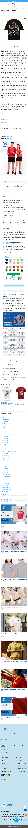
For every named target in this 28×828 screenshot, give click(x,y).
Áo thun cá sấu (5, 438)
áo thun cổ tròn (21, 103)
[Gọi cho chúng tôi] (6, 775)
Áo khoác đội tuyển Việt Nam (7, 429)
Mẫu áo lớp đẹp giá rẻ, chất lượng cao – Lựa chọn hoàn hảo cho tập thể (14, 580)
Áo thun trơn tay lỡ (5, 481)
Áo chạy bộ (4, 423)
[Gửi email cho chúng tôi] (4, 775)
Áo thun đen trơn (5, 446)
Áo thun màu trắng (6, 455)
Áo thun (7, 9)
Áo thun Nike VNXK (6, 461)
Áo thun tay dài (5, 472)
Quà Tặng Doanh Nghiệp (6, 499)
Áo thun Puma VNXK (6, 466)
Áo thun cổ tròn (5, 440)
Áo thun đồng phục (16, 9)
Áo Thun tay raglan (6, 474)
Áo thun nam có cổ (5, 457)
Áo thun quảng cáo (6, 468)
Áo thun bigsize (5, 436)
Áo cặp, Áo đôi (5, 421)
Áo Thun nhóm (5, 459)
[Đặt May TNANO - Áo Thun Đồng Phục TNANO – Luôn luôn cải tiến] (14, 4)
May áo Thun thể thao (6, 487)
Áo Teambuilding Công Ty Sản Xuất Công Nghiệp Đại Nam (7, 404)
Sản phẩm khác (5, 491)
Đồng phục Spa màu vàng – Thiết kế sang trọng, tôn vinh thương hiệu (14, 662)
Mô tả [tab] (3, 179)
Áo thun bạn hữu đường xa (7, 434)
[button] (2, 4)
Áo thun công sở (5, 444)
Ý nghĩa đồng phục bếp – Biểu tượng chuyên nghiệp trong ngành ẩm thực (14, 552)
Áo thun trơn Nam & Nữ (6, 480)
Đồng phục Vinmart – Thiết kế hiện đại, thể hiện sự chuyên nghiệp (13, 690)
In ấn (2, 496)
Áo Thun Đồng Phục (7, 771)
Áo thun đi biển (5, 448)
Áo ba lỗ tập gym (5, 419)
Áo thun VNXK (5, 485)
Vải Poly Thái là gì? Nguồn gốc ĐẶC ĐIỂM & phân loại (11, 717)
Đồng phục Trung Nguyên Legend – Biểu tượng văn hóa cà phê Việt (13, 634)
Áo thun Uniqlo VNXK (6, 483)
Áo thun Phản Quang (6, 463)
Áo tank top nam (5, 432)
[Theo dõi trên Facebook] (2, 775)
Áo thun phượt (5, 464)
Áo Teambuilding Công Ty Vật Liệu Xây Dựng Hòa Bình (21, 404)
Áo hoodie (4, 427)
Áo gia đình (4, 425)
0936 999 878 (10, 0)
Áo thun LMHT (5, 453)
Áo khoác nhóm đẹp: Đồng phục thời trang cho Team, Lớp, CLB (13, 607)
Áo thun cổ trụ (5, 442)
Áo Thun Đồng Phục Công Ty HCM (9, 451)
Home (2, 9)
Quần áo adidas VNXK (6, 489)
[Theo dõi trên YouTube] (9, 775)
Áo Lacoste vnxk (5, 431)
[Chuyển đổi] (2, 128)
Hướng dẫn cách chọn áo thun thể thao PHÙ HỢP (11, 525)
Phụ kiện (4, 768)
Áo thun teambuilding (6, 476)
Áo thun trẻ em (5, 478)
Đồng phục (3, 494)
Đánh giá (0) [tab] (4, 181)
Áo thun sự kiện (5, 470)
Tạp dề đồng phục (5, 501)
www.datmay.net (11, 367)
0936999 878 (4, 122)
